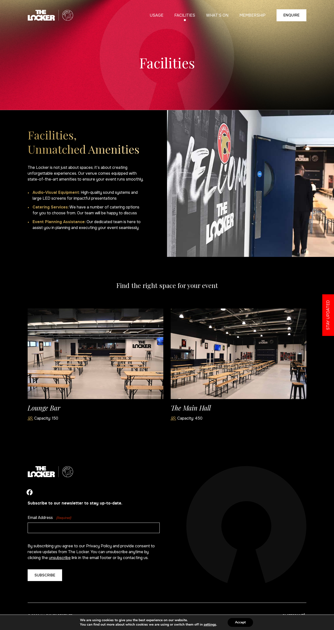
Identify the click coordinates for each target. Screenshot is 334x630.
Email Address (49, 517)
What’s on (217, 15)
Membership (252, 15)
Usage (156, 15)
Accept (240, 622)
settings (210, 624)
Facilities (184, 15)
